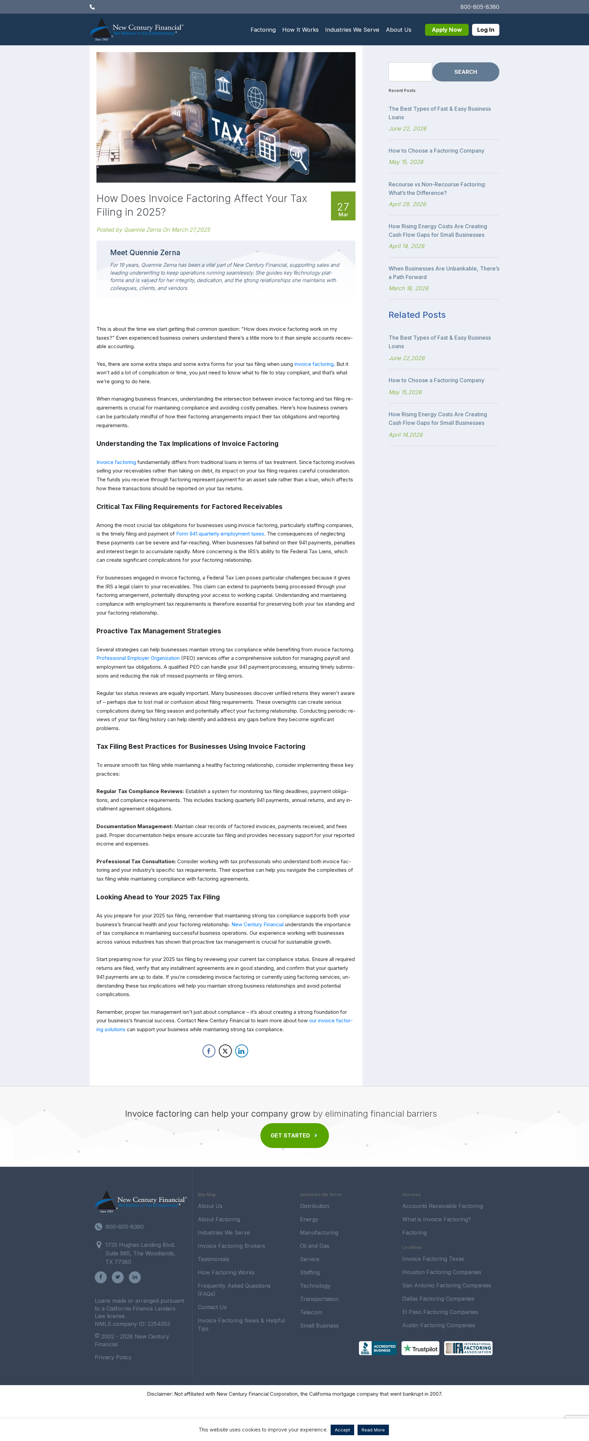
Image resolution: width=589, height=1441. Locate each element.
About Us (398, 29)
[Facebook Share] (208, 1050)
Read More (373, 1429)
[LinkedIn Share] (241, 1050)
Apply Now (447, 29)
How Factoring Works (226, 1272)
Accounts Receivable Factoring (442, 1206)
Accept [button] (342, 1429)
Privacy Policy (113, 1357)
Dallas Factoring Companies (438, 1298)
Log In (485, 29)
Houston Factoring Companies (441, 1272)
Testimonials (213, 1259)
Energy (309, 1219)
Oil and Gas (314, 1245)
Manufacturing (319, 1232)
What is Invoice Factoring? (436, 1219)
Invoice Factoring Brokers (231, 1245)
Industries (352, 29)
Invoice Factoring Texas (433, 1258)
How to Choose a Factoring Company (436, 150)
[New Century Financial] (136, 29)
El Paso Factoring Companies (440, 1311)
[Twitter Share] (225, 1050)
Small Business (319, 1325)
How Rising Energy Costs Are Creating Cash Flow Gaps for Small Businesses (438, 230)
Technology (315, 1285)
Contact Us (212, 1307)
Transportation (319, 1299)
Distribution (314, 1206)
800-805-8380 (479, 6)
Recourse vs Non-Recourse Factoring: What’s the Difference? (437, 188)
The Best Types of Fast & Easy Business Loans (440, 113)
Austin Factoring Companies (438, 1325)
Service (309, 1259)
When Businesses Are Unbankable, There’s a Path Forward (444, 272)
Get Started (290, 1135)
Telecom (311, 1312)
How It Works (300, 29)
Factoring (263, 29)
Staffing (310, 1272)
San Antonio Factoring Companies (446, 1285)
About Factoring (219, 1219)
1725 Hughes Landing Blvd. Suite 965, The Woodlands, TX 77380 (140, 1253)
